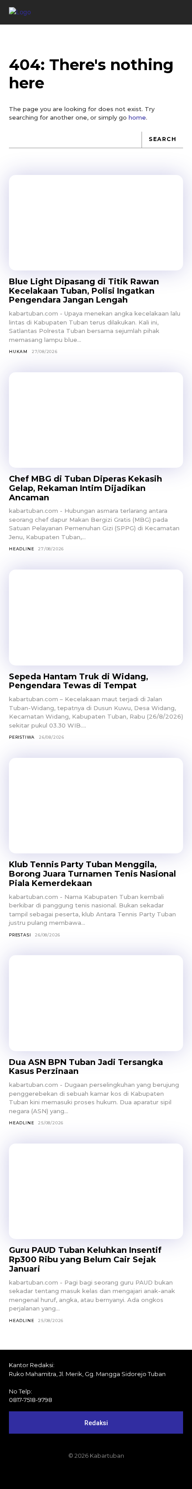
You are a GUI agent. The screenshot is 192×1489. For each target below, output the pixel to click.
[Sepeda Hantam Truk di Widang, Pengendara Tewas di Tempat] (96, 617)
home (137, 117)
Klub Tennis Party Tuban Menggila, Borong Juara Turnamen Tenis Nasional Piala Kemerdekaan (92, 874)
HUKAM (18, 351)
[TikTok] (96, 1474)
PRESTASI (20, 934)
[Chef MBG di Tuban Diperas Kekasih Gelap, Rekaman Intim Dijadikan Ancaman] (96, 420)
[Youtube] (126, 1474)
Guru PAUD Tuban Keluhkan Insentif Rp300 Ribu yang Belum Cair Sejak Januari (85, 1259)
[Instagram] (80, 1474)
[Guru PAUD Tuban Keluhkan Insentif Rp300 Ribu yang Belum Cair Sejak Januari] (96, 1191)
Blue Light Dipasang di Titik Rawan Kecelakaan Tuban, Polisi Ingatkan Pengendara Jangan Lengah (84, 291)
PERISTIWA (22, 737)
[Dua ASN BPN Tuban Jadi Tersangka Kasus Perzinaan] (96, 1003)
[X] (111, 1474)
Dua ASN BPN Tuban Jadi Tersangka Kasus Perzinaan (86, 1067)
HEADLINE (21, 548)
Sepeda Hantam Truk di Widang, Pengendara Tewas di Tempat (78, 681)
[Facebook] (65, 1474)
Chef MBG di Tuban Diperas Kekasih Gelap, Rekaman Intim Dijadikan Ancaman (85, 488)
